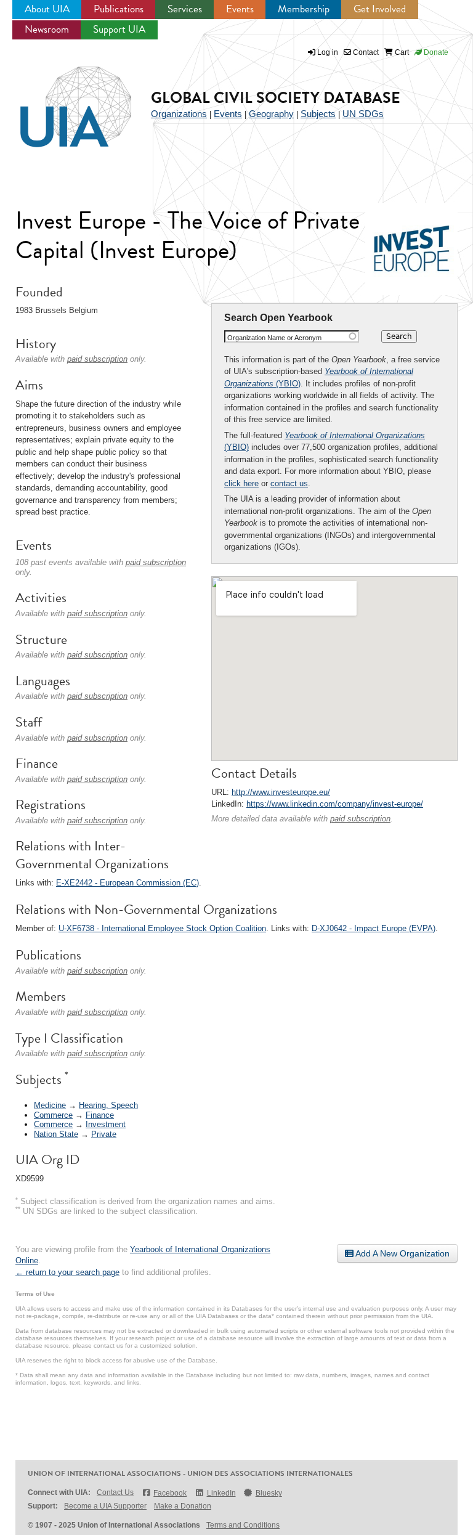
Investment (106, 1124)
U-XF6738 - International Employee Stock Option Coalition (162, 928)
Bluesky (269, 1493)
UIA (61, 100)
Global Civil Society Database (275, 97)
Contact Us (115, 1492)
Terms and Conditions (243, 1525)
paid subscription (360, 818)
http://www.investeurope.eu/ (281, 792)
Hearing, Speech (108, 1105)
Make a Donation (182, 1506)
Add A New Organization (402, 1253)
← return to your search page (67, 1272)
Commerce (53, 1115)
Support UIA (119, 29)
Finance (100, 1115)
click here (241, 483)
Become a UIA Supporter (105, 1506)
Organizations (179, 113)
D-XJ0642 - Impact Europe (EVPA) (373, 928)
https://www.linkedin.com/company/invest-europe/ (334, 803)
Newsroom (47, 29)
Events (240, 9)
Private (103, 1134)
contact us (289, 483)
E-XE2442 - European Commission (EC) (127, 882)
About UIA (47, 9)
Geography (271, 113)
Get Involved (380, 9)
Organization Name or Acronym (274, 337)
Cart (401, 52)
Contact (365, 52)
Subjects (318, 113)
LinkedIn (221, 1493)
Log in (327, 52)
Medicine (50, 1105)
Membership (303, 9)
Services (185, 9)
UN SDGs (363, 113)
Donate (435, 52)
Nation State (56, 1134)
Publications (119, 9)
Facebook (170, 1493)
